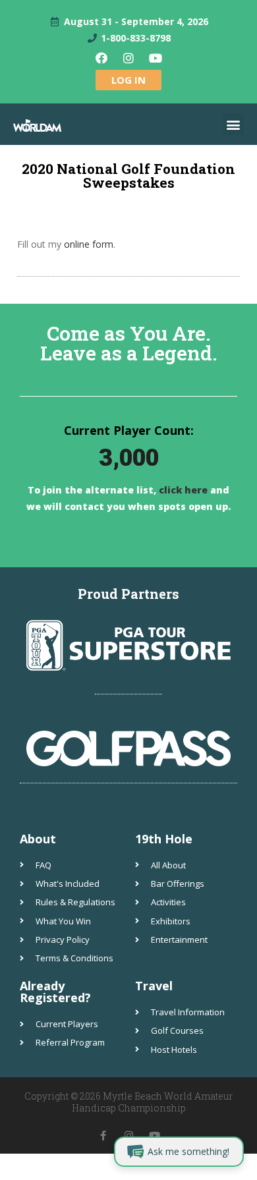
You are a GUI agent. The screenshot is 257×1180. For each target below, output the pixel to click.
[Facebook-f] (103, 1135)
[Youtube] (155, 58)
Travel (154, 986)
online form (88, 244)
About (38, 839)
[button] (233, 124)
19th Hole (163, 839)
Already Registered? (55, 991)
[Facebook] (101, 58)
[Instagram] (128, 58)
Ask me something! (188, 1151)
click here (182, 490)
